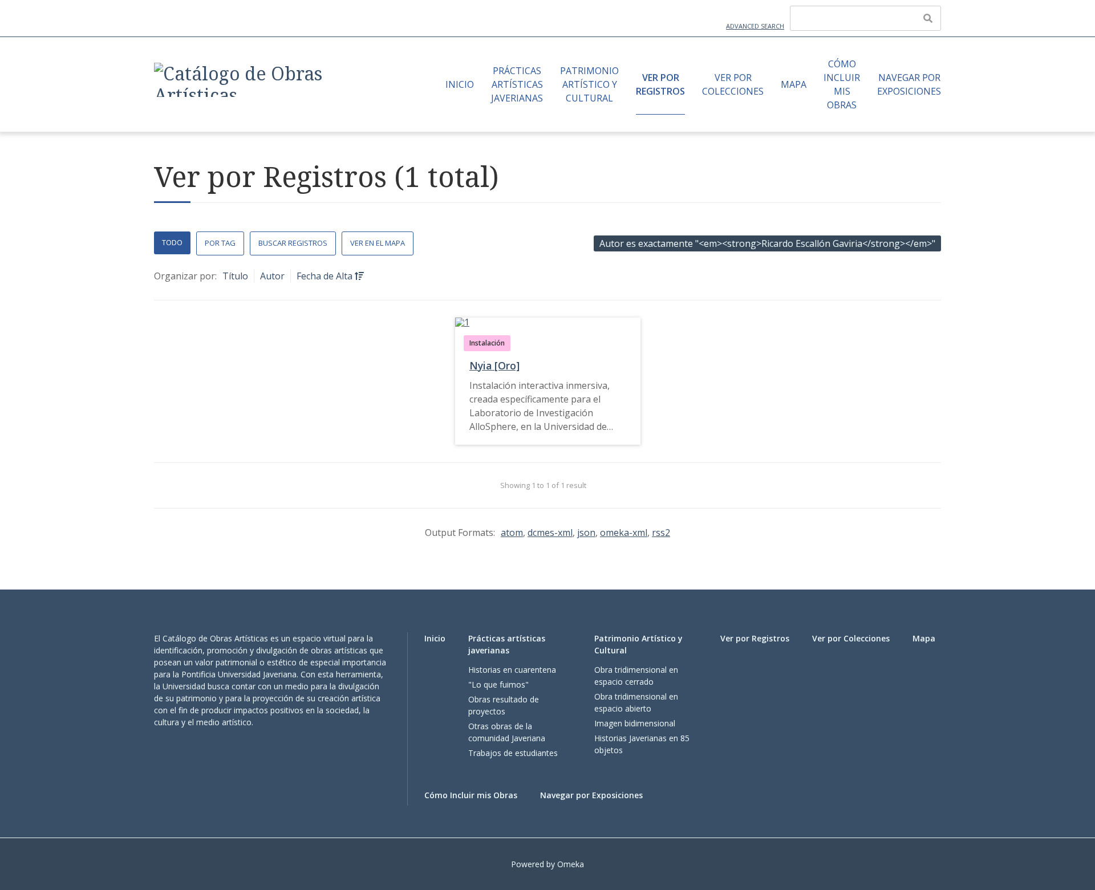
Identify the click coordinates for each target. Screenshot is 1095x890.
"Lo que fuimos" (498, 684)
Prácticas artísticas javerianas (517, 84)
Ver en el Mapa (377, 243)
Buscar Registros (292, 243)
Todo (172, 242)
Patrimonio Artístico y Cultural (589, 84)
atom (512, 532)
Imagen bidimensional (634, 723)
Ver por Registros (660, 84)
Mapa (793, 84)
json (586, 532)
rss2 (661, 532)
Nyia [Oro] (494, 365)
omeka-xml (623, 532)
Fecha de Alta (326, 276)
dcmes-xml (550, 532)
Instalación (487, 343)
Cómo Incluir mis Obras (842, 84)
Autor (272, 276)
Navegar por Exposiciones (909, 84)
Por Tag (220, 243)
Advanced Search (755, 26)
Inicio (459, 84)
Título (235, 276)
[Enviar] (928, 18)
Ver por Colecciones (733, 84)
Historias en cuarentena (512, 669)
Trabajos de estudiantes (513, 752)
